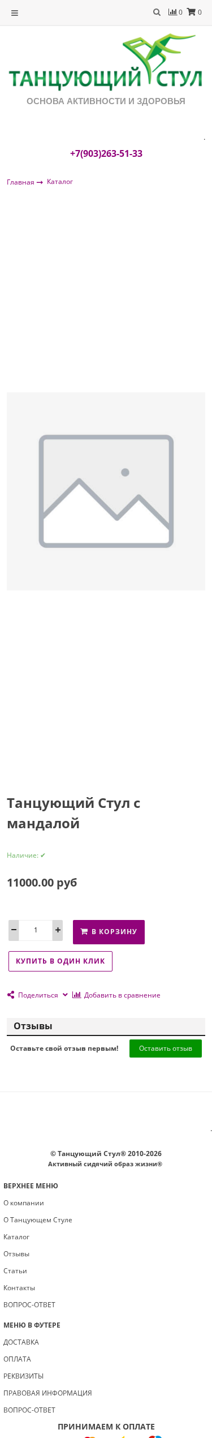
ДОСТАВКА (21, 1342)
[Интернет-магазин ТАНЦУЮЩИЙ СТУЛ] (106, 63)
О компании (23, 1203)
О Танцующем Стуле (37, 1220)
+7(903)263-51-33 (106, 153)
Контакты (19, 1288)
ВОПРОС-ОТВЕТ (29, 1304)
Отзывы (16, 1254)
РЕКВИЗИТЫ (23, 1376)
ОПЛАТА (17, 1359)
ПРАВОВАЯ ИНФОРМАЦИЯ (47, 1393)
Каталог (60, 181)
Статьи (15, 1271)
